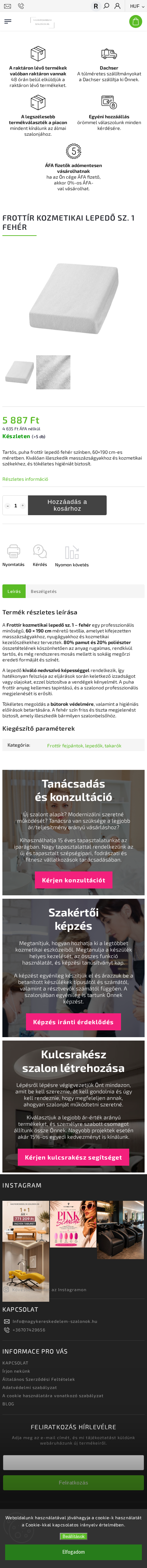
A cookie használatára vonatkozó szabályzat (53, 1395)
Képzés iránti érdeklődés (73, 1022)
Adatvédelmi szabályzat (29, 1387)
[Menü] (8, 20)
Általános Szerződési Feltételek (38, 1379)
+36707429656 (29, 1329)
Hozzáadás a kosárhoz (67, 505)
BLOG (8, 1403)
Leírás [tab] (14, 591)
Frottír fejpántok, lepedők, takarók (84, 745)
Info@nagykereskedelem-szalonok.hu (55, 1321)
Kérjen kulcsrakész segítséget (73, 1157)
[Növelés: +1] (23, 506)
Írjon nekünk (16, 1371)
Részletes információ (25, 479)
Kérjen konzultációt (73, 880)
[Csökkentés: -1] (7, 506)
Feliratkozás (73, 1482)
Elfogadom (73, 1552)
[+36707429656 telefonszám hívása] (22, 6)
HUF (135, 6)
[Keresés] (106, 6)
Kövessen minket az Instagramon (49, 1289)
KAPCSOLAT (15, 1362)
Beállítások (74, 1536)
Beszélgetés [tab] (44, 591)
